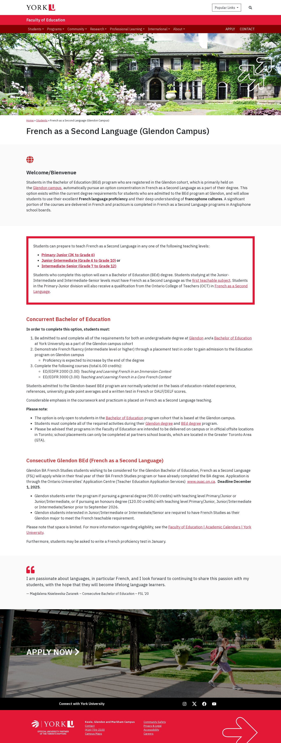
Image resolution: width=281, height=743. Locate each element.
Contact (247, 29)
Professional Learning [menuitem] (126, 29)
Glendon (196, 338)
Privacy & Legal (152, 726)
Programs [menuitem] (54, 29)
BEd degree (191, 423)
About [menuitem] (177, 29)
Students (42, 120)
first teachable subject (211, 280)
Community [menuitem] (75, 29)
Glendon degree (159, 423)
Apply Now (50, 651)
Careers (148, 733)
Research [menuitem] (97, 29)
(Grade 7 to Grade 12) (79, 266)
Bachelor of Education (233, 338)
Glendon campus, (48, 187)
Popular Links (225, 8)
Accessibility (151, 729)
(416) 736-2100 (95, 729)
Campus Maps (93, 733)
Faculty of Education (45, 20)
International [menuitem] (157, 29)
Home (30, 120)
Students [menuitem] (34, 29)
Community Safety (155, 722)
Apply (230, 29)
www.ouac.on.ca (201, 481)
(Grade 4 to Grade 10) (79, 260)
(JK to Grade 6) (68, 255)
